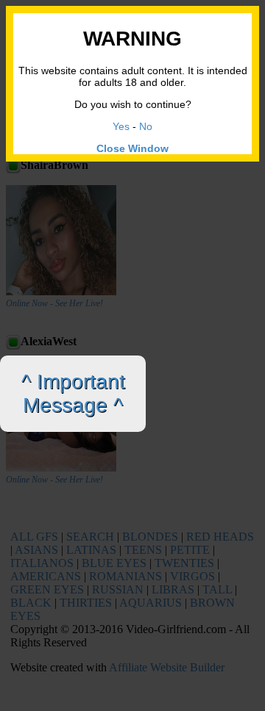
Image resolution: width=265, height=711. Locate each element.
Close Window (132, 148)
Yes (121, 126)
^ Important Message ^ (73, 393)
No (145, 126)
